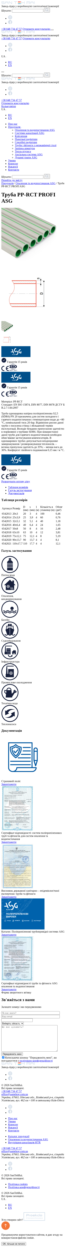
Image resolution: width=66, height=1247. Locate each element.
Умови (12, 160)
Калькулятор (8, 106)
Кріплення (21, 136)
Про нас (12, 123)
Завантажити (8, 784)
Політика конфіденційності (24, 1187)
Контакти (13, 169)
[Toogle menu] (52, 29)
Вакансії (13, 166)
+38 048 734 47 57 (11, 28)
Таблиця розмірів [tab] (18, 487)
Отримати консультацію (37, 28)
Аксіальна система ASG (29, 154)
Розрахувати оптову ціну (15, 481)
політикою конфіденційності (36, 1060)
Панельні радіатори (26, 139)
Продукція (14, 127)
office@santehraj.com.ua (14, 1094)
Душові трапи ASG (26, 157)
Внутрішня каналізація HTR (24, 1142)
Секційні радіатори (26, 142)
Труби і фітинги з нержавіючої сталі (35, 145)
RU (10, 62)
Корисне (13, 163)
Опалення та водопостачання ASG (35, 130)
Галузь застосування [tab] (20, 490)
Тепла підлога (23, 151)
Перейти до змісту (12, 180)
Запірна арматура (25, 148)
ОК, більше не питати (14, 1244)
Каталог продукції (18, 1136)
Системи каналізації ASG (29, 133)
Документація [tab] (16, 493)
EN (10, 65)
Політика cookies (18, 1184)
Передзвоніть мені (12, 1054)
